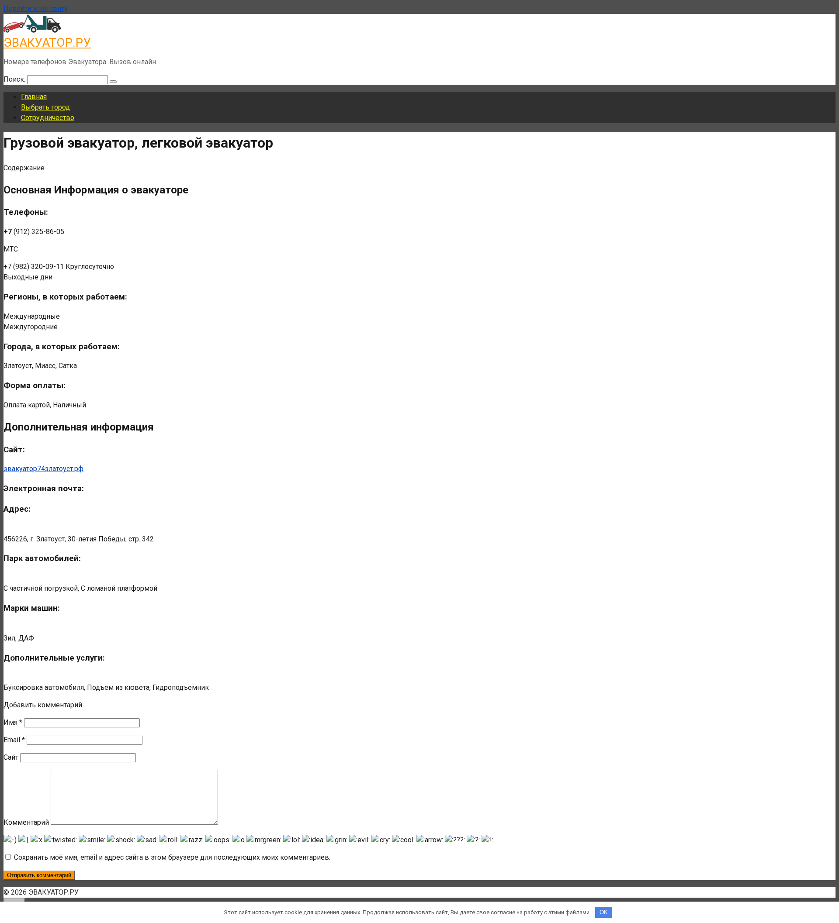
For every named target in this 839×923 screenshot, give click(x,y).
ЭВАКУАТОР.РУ (47, 42)
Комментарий (26, 822)
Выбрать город (45, 107)
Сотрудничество (47, 118)
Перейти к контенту (35, 8)
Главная (34, 97)
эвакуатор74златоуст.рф (43, 469)
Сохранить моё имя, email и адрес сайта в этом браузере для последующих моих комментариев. (172, 857)
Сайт (10, 757)
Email (14, 740)
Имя (12, 722)
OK (604, 912)
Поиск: (15, 79)
